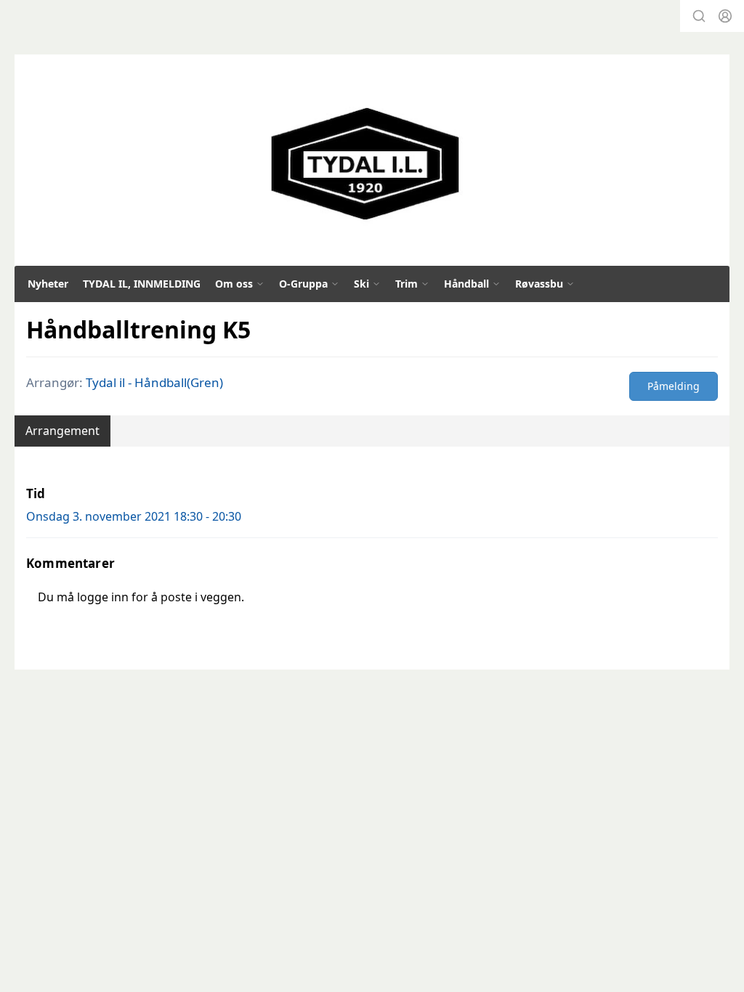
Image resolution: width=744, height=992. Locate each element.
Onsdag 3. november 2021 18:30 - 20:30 (133, 516)
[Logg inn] (725, 16)
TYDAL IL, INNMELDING (142, 283)
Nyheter (48, 283)
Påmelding (673, 386)
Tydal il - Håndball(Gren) (154, 382)
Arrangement (62, 431)
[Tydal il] (365, 164)
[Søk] (699, 16)
